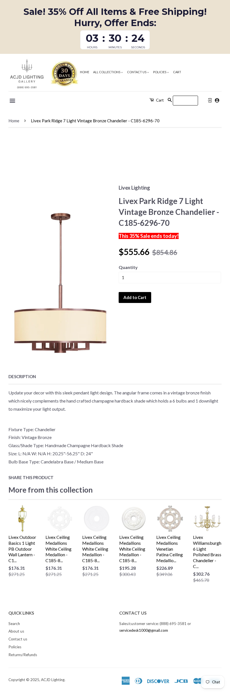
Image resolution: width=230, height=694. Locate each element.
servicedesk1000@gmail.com (143, 630)
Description (22, 376)
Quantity (128, 267)
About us (16, 631)
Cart (177, 72)
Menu (12, 101)
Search (14, 623)
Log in (210, 100)
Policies (160, 72)
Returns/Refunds (22, 654)
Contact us (137, 72)
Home (84, 72)
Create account (217, 100)
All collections (107, 72)
